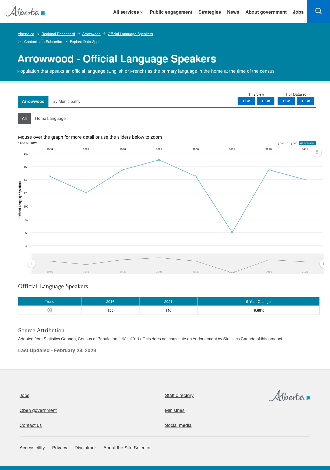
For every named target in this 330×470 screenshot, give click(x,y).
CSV (286, 100)
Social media (178, 425)
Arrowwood (91, 34)
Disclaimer (85, 447)
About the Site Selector (127, 447)
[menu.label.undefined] (316, 152)
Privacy (59, 447)
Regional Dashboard (58, 34)
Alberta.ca (26, 34)
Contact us (31, 425)
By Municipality (66, 101)
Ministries (175, 410)
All (24, 118)
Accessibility (32, 447)
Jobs (24, 395)
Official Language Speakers (130, 34)
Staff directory (179, 395)
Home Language (50, 118)
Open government (38, 410)
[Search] (318, 11)
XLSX (305, 100)
